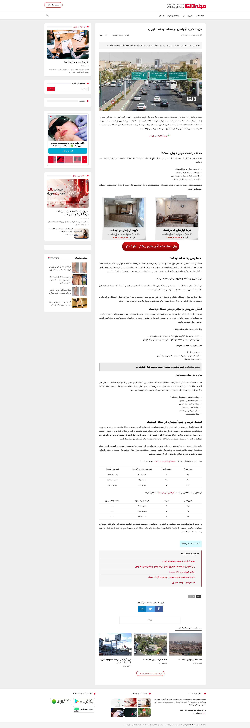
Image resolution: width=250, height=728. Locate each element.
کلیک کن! (68, 151)
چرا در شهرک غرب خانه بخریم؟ (182, 572)
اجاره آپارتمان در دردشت (165, 492)
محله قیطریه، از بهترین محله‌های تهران (178, 561)
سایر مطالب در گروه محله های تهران (189, 628)
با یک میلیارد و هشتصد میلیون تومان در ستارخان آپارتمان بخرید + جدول (165, 566)
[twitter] (150, 609)
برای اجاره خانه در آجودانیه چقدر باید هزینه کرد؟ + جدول (171, 577)
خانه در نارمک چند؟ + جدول (183, 582)
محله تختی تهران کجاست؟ (190, 659)
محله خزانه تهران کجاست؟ (155, 659)
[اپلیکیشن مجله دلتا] (83, 702)
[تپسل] (50, 117)
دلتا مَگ (191, 596)
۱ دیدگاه (150, 620)
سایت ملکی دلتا (53, 5)
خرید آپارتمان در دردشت (165, 461)
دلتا (191, 725)
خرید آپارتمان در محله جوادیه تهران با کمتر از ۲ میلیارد (116, 661)
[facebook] (159, 609)
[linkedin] (142, 609)
